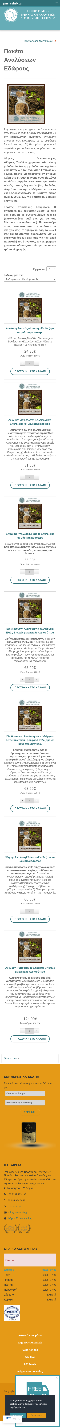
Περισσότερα (36, 1415)
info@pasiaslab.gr (18, 1212)
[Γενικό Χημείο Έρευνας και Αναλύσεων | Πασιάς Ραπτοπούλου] (30, 15)
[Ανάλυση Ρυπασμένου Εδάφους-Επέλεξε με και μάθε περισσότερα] (30, 932)
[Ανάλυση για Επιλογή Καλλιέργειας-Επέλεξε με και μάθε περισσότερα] (30, 384)
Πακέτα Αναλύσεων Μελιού (38, 41)
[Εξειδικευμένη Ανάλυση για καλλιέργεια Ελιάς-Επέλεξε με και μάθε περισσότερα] (30, 593)
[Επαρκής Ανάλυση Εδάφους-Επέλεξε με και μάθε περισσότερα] (30, 498)
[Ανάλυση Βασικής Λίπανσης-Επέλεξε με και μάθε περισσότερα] (30, 293)
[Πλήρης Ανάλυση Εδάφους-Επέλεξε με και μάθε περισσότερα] (30, 822)
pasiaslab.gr (14, 1206)
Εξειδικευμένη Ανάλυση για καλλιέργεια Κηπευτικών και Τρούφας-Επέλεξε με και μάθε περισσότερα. (30, 740)
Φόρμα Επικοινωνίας (20, 1218)
